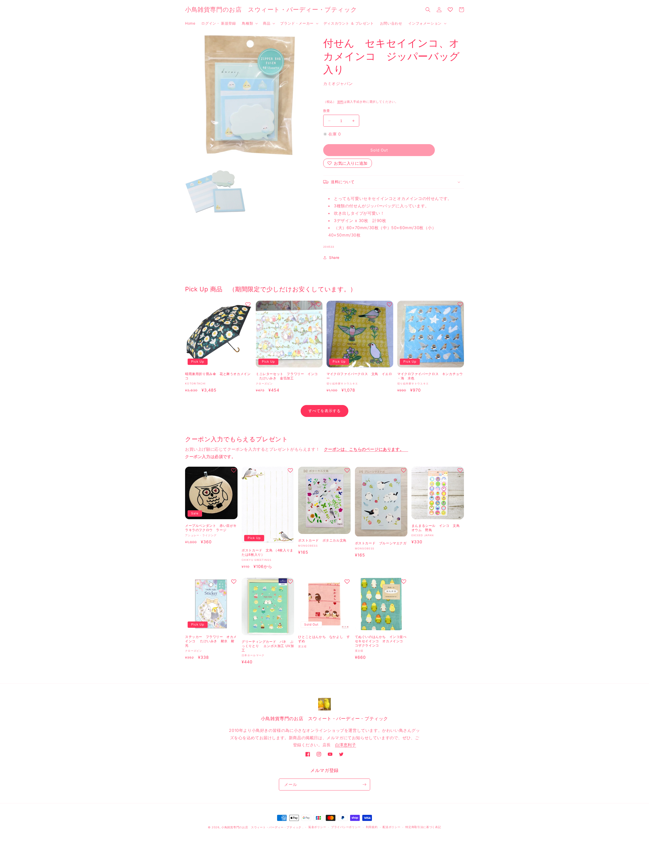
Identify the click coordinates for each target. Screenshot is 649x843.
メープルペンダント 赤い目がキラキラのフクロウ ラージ (211, 528)
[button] (249, 23)
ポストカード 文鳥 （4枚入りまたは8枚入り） (267, 552)
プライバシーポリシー (346, 827)
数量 (326, 111)
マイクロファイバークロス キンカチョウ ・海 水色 (430, 376)
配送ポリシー (391, 827)
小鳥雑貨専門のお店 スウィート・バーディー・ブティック (261, 827)
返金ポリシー (317, 827)
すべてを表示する (324, 410)
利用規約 (372, 827)
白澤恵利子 (345, 744)
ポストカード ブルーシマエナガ (381, 543)
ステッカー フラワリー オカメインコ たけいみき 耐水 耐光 (211, 641)
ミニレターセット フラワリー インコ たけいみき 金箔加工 (287, 376)
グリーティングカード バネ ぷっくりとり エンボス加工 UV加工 (268, 645)
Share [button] (334, 257)
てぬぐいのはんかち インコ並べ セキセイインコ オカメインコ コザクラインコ (381, 641)
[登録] (364, 784)
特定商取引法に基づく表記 (423, 827)
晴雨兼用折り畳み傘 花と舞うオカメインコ (217, 376)
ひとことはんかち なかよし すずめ (324, 639)
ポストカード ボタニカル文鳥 (322, 540)
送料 (340, 102)
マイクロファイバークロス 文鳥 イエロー (359, 376)
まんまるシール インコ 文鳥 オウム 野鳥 (437, 528)
